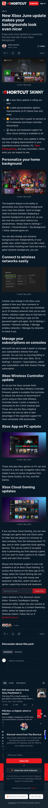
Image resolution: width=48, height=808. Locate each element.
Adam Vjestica (13, 45)
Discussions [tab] (20, 683)
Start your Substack (17, 796)
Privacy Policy (28, 781)
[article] (24, 697)
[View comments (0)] (13, 53)
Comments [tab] (7, 652)
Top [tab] (4, 683)
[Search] (43, 682)
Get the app (36, 796)
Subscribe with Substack (25, 770)
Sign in (43, 3)
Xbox (4, 11)
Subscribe (34, 3)
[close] (41, 724)
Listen (42, 46)
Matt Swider (18, 701)
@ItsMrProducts (10, 617)
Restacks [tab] (18, 652)
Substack (12, 803)
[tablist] (12, 651)
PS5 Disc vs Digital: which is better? (16, 712)
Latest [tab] (11, 683)
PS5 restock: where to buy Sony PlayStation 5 (15, 691)
